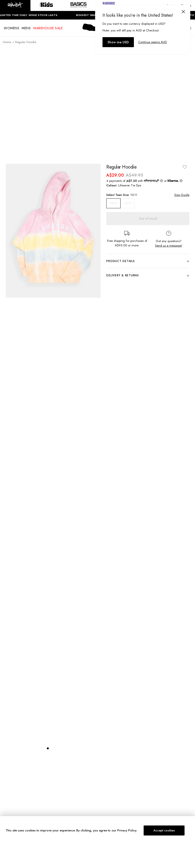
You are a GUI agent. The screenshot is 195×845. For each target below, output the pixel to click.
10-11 (113, 203)
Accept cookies (164, 830)
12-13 (127, 203)
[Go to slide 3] (57, 748)
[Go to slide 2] (53, 748)
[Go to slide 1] (48, 748)
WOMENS (11, 28)
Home (7, 42)
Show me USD (118, 42)
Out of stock (148, 218)
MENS (26, 28)
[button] (15, 5)
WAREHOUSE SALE (48, 28)
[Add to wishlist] (184, 167)
